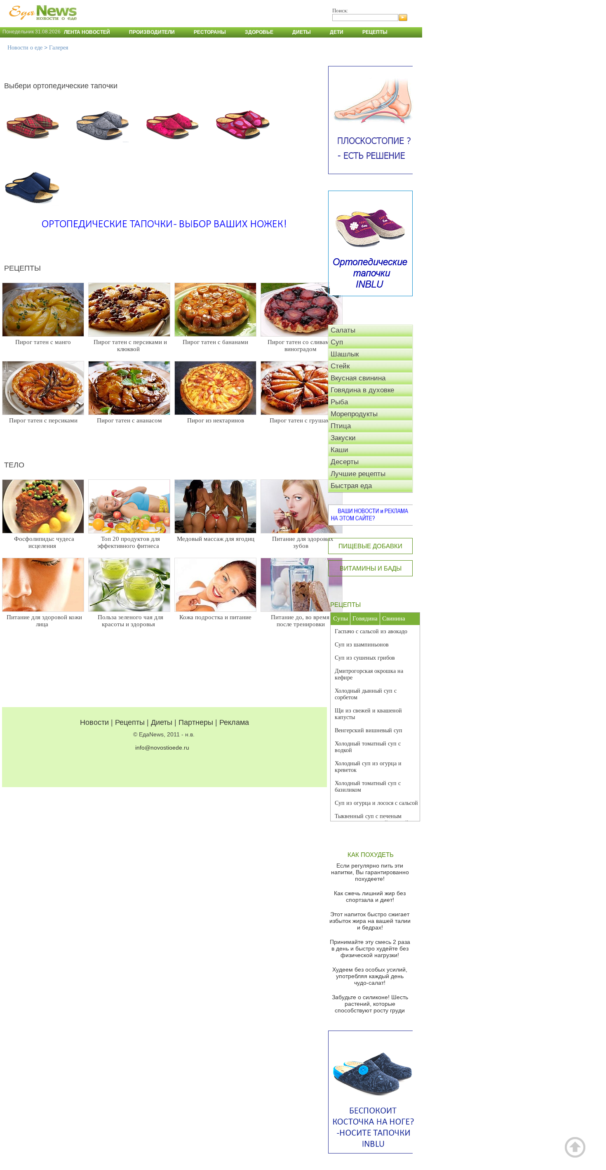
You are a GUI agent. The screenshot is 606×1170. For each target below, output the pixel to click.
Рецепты (375, 32)
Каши (339, 450)
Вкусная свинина (358, 378)
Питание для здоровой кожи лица (44, 620)
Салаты (343, 330)
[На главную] (41, 24)
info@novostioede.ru (162, 747)
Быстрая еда (351, 486)
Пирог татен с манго (43, 342)
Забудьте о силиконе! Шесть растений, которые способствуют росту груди (370, 1004)
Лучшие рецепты (358, 474)
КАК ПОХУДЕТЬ (371, 854)
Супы (340, 618)
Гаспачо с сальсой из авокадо (371, 631)
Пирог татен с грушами (302, 420)
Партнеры (196, 722)
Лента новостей (87, 32)
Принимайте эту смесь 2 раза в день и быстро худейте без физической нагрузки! (370, 948)
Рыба (339, 402)
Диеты (301, 32)
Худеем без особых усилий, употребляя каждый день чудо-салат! (369, 976)
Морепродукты (354, 414)
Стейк (340, 366)
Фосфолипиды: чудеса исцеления (44, 542)
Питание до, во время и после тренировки (302, 620)
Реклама (234, 722)
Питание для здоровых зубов (303, 542)
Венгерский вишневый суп (368, 730)
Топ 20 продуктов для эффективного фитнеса (128, 542)
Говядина (365, 618)
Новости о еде (24, 48)
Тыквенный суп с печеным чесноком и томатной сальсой (372, 819)
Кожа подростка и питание (215, 617)
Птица (341, 426)
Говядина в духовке (362, 390)
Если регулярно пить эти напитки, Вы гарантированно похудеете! (370, 872)
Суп (337, 342)
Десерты (345, 462)
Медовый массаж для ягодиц (215, 538)
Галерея (58, 48)
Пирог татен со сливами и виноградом (303, 345)
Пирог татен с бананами (215, 342)
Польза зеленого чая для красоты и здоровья (130, 620)
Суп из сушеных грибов (365, 658)
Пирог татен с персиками (43, 420)
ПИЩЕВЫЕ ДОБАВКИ (370, 546)
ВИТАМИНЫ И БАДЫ (371, 568)
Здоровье (259, 32)
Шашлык (345, 354)
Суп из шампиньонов (362, 645)
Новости (94, 722)
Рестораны (210, 32)
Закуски (343, 438)
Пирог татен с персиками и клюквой (130, 345)
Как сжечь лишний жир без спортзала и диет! (370, 896)
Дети (336, 32)
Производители (152, 32)
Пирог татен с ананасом (129, 420)
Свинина (393, 618)
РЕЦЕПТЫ (345, 604)
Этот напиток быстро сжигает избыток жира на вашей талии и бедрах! (370, 921)
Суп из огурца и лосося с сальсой (376, 803)
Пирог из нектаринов (215, 420)
